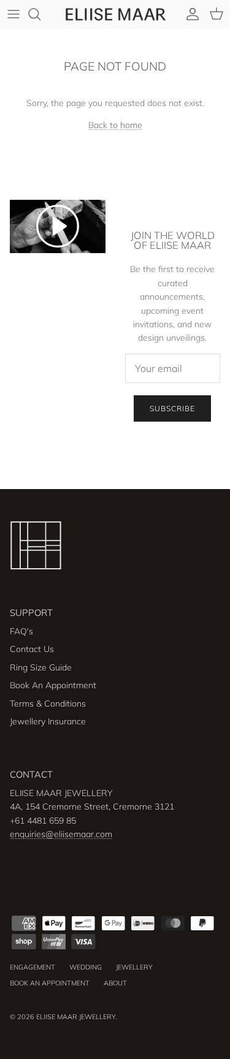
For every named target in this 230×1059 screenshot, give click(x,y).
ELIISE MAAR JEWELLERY (75, 1016)
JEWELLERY (134, 967)
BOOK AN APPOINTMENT (50, 983)
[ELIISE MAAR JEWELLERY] (115, 14)
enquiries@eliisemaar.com (61, 834)
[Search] (40, 14)
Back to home (115, 125)
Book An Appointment (53, 685)
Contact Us (32, 649)
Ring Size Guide (41, 667)
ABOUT (115, 983)
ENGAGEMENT (32, 967)
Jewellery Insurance (48, 721)
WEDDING (85, 967)
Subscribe (172, 408)
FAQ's (21, 631)
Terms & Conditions (48, 703)
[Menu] (13, 14)
